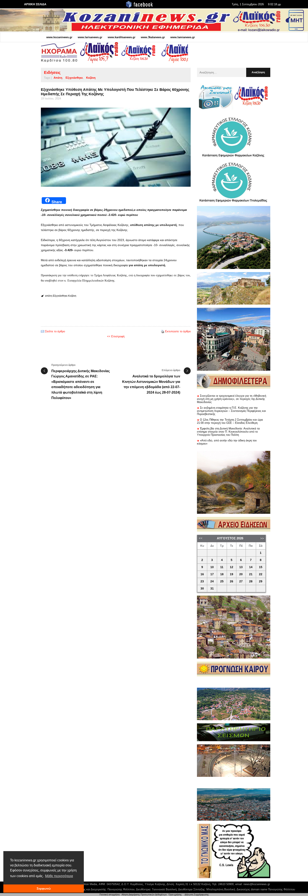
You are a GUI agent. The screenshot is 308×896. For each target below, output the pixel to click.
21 (250, 574)
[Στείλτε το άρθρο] (42, 331)
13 (241, 567)
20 (241, 574)
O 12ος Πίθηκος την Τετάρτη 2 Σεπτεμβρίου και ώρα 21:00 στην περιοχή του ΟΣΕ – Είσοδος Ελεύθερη (230, 421)
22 (260, 574)
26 (231, 581)
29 (260, 581)
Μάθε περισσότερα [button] (59, 876)
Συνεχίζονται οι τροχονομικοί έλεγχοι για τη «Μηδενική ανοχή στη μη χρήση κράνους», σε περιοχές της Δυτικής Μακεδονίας (231, 399)
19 (231, 574)
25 (222, 581)
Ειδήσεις (52, 72)
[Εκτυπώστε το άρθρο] (162, 331)
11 (221, 567)
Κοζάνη (91, 77)
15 (260, 567)
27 (241, 581)
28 (250, 581)
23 (202, 581)
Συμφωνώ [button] (44, 888)
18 (222, 574)
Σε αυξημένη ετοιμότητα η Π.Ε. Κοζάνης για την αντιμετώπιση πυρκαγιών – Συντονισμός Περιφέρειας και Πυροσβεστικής (231, 411)
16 (202, 574)
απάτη (58, 77)
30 (202, 588)
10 (212, 567)
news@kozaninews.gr (256, 884)
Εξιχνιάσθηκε (74, 77)
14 (250, 567)
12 (231, 567)
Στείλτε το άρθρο (55, 331)
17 (212, 574)
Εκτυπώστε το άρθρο (178, 331)
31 (212, 588)
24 (212, 581)
